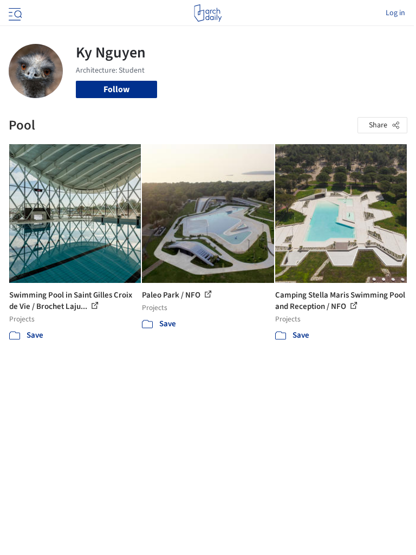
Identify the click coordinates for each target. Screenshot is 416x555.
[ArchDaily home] (208, 13)
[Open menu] (14, 13)
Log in (395, 13)
